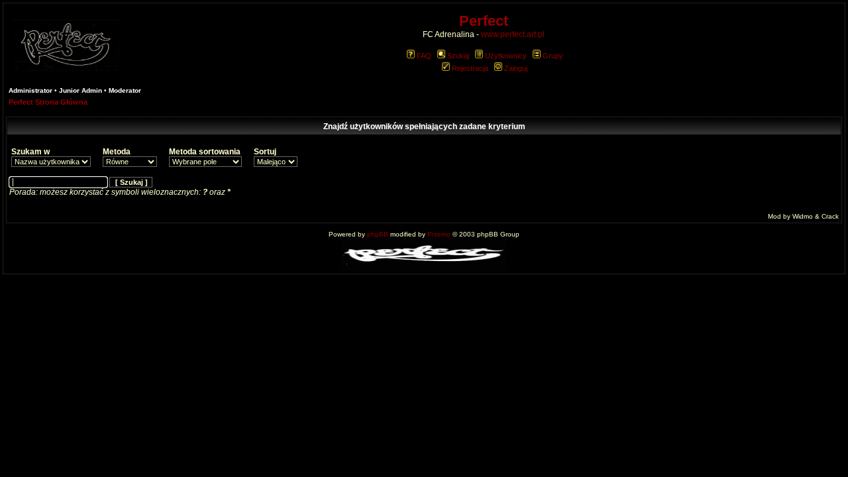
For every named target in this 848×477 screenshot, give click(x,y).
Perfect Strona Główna (48, 102)
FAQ (424, 56)
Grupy (553, 56)
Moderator (125, 90)
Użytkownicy (506, 56)
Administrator (30, 90)
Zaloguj (515, 68)
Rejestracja (470, 68)
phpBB (377, 234)
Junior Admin (80, 90)
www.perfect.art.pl (513, 34)
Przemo (438, 234)
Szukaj (458, 56)
